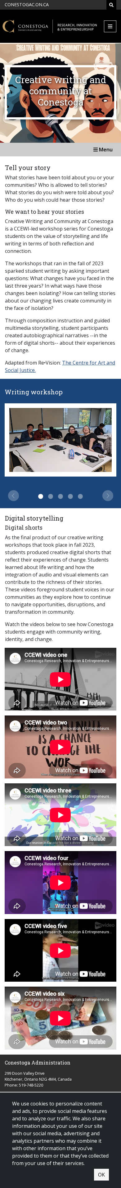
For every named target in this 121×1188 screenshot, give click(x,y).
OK (101, 1174)
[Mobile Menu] (110, 26)
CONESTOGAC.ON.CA (27, 4)
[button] (13, 495)
